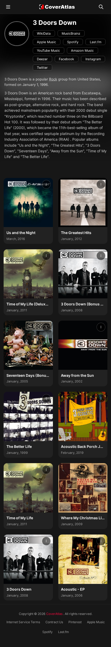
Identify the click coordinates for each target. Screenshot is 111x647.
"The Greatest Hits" (67, 145)
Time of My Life (19, 518)
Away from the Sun (77, 375)
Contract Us (54, 622)
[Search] (101, 7)
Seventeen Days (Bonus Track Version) (40, 375)
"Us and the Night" (33, 145)
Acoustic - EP (73, 589)
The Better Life (19, 446)
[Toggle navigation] (8, 6)
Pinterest (75, 622)
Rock (53, 79)
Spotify (47, 632)
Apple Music (96, 622)
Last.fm (63, 632)
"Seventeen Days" (32, 151)
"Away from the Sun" (67, 151)
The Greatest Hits (76, 232)
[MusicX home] (55, 7)
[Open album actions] (46, 184)
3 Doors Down (18, 589)
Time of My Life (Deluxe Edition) (34, 304)
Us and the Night (20, 232)
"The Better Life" (35, 156)
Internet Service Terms (23, 622)
